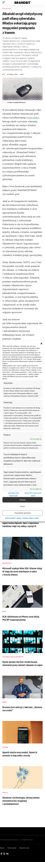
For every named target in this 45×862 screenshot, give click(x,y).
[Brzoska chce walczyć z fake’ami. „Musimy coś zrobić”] (22, 687)
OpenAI (5, 747)
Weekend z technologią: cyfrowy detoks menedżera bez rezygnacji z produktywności (21, 801)
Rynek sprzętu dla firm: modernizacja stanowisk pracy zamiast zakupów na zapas (22, 663)
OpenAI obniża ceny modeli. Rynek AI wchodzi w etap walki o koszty (19, 754)
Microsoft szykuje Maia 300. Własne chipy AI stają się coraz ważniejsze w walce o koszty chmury (22, 571)
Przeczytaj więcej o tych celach (33, 494)
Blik (4, 612)
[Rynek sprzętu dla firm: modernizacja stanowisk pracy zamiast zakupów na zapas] (22, 641)
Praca (5, 793)
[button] (41, 343)
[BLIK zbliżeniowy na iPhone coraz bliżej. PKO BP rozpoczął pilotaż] (22, 596)
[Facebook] (1, 854)
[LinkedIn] (7, 854)
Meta (4, 702)
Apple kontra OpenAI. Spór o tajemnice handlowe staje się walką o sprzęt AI (20, 525)
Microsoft (7, 563)
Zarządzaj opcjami (23, 513)
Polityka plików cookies (13, 518)
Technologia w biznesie (12, 657)
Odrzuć (22, 506)
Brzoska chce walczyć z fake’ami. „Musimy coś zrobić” (22, 709)
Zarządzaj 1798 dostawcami (13, 494)
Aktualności (6, 9)
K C (3, 74)
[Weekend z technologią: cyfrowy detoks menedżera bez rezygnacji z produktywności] (22, 777)
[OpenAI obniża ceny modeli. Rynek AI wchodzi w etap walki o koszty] (22, 732)
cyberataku (33, 117)
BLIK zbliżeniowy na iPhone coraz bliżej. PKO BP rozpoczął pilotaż (21, 618)
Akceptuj (22, 500)
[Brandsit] (23, 2)
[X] (4, 854)
